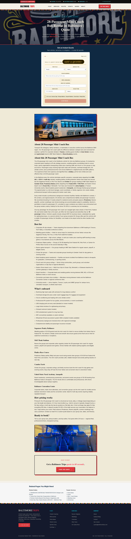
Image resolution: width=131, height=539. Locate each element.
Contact (96, 519)
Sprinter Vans (53, 524)
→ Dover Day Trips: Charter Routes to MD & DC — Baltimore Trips (45, 499)
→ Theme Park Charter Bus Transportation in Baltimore (42, 496)
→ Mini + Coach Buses (71, 496)
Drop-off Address (65, 83)
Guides (77, 6)
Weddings (74, 516)
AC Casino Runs (76, 524)
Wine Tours (74, 522)
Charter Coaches (54, 514)
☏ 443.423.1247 (106, 1)
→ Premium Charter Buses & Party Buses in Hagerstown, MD (44, 498)
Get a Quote (97, 522)
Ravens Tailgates (76, 514)
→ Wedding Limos (70, 498)
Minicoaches (53, 516)
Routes (63, 6)
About (83, 6)
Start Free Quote (64, 469)
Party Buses (53, 519)
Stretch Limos (53, 522)
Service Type (76, 66)
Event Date (55, 88)
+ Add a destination (65, 80)
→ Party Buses (70, 492)
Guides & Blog (97, 516)
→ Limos (68, 494)
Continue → (65, 101)
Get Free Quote (105, 6)
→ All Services (69, 499)
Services (56, 6)
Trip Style (54, 66)
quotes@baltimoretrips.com (100, 524)
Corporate (74, 519)
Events (70, 6)
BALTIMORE (27, 6)
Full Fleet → (52, 527)
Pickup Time (76, 88)
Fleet (49, 6)
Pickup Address (65, 73)
